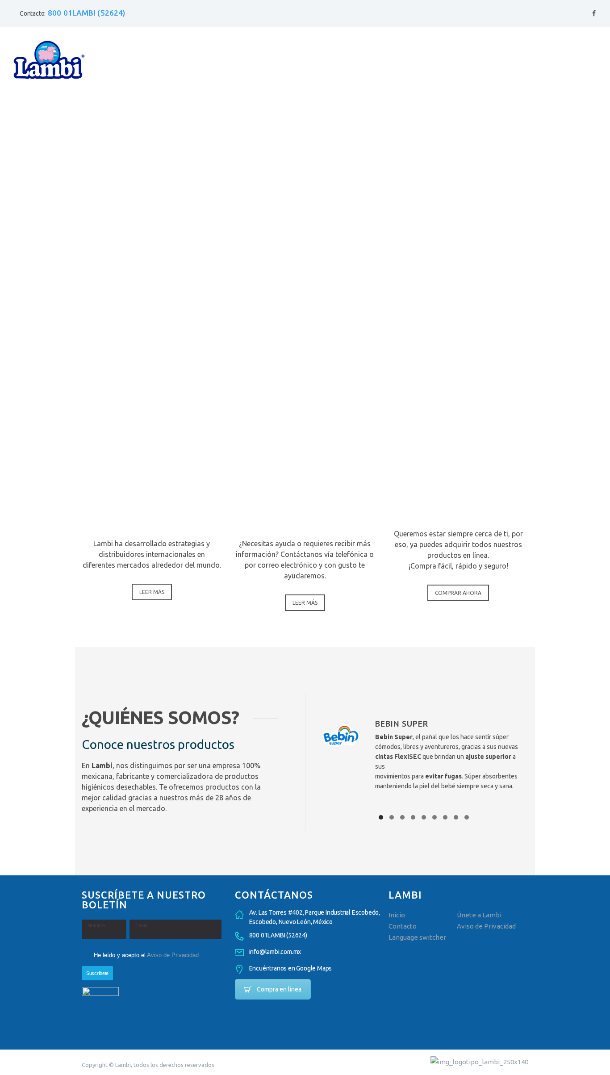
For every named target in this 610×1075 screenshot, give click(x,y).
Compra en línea (279, 989)
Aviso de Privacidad (173, 955)
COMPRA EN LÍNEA (458, 483)
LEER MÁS (151, 592)
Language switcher (417, 937)
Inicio (397, 915)
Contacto (403, 926)
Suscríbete (97, 973)
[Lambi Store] (458, 437)
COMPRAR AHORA (458, 593)
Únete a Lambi (479, 915)
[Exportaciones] (151, 437)
